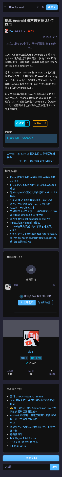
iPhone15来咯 (18, 445)
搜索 (54, 466)
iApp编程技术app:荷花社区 (25, 222)
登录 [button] (53, 7)
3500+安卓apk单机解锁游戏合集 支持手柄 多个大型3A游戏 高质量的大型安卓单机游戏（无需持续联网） (33, 238)
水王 (11, 31)
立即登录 (28, 302)
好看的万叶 (16, 434)
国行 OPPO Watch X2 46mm (26, 396)
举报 (32, 31)
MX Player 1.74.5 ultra (23, 438)
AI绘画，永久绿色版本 (22, 207)
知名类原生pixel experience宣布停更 (30, 218)
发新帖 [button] (32, 458)
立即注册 (45, 302)
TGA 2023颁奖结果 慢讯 (24, 442)
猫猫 (12, 423)
